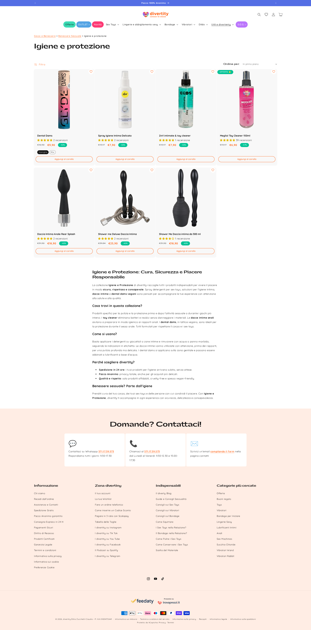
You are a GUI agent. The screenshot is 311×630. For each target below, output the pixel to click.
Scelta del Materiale (167, 550)
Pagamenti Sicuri (43, 527)
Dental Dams (44, 135)
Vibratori (221, 510)
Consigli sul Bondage (167, 516)
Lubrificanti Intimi (226, 527)
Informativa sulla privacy (48, 556)
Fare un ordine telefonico (109, 504)
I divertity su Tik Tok (106, 533)
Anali (219, 533)
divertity (67, 619)
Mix (52, 152)
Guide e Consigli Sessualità (171, 499)
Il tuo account (102, 493)
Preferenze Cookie (44, 567)
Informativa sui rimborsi (126, 619)
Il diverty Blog (164, 493)
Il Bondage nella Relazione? (171, 533)
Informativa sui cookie (46, 561)
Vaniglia (43, 152)
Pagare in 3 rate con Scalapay (112, 516)
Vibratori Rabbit (225, 556)
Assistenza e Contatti (46, 504)
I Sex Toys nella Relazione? (171, 527)
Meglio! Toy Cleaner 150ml (235, 135)
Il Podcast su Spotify (106, 550)
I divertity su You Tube (107, 538)
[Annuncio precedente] (35, 3)
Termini (170, 622)
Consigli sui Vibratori (167, 510)
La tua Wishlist (103, 499)
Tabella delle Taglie (105, 521)
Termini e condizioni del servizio (154, 619)
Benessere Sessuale (69, 36)
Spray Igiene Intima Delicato (115, 135)
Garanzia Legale (43, 544)
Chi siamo (39, 493)
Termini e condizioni (45, 550)
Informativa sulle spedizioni (243, 619)
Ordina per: (231, 64)
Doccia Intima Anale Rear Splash (56, 234)
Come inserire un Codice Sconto (113, 510)
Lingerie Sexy (224, 521)
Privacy (162, 622)
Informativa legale (218, 619)
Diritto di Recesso (44, 533)
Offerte (221, 493)
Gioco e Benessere (45, 36)
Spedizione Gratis (44, 510)
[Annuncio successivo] (275, 3)
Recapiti (203, 619)
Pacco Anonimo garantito (48, 516)
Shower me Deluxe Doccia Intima (117, 234)
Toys (219, 504)
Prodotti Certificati (44, 538)
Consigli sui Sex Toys (167, 504)
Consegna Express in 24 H (48, 521)
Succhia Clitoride (226, 544)
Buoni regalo (224, 499)
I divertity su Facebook (108, 544)
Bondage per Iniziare (228, 516)
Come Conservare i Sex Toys (172, 544)
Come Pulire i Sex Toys (168, 538)
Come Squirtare (164, 521)
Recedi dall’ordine (44, 499)
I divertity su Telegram (107, 556)
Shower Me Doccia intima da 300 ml (180, 234)
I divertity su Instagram (108, 527)
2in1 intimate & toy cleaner (175, 135)
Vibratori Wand (225, 550)
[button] (83, 24)
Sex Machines (224, 538)
